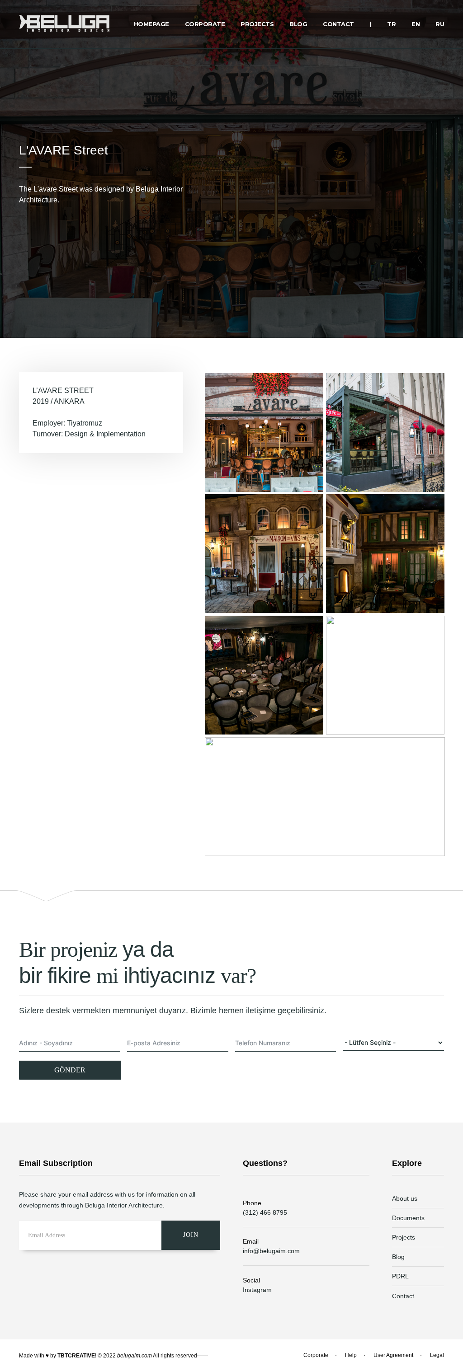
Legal (437, 1355)
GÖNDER (69, 1070)
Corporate (315, 1355)
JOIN (190, 1234)
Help (351, 1355)
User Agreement (393, 1355)
